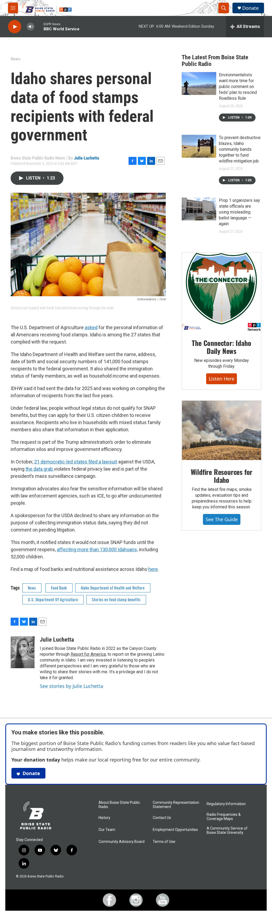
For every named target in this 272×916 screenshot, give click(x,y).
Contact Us (162, 818)
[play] (14, 27)
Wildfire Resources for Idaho (222, 476)
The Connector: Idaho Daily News (221, 347)
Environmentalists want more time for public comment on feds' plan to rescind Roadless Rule (238, 86)
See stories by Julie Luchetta (71, 686)
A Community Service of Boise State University (227, 830)
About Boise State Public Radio (119, 805)
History (104, 818)
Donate (250, 8)
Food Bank (59, 588)
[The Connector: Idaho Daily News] (221, 292)
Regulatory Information (226, 804)
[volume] (30, 27)
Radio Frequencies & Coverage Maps (224, 817)
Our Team (107, 830)
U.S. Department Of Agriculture (53, 599)
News (15, 58)
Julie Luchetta (86, 158)
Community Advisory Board (121, 842)
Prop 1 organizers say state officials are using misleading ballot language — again (239, 212)
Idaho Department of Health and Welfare (113, 588)
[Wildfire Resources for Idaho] (221, 430)
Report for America (88, 654)
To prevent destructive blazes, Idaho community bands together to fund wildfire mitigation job (240, 149)
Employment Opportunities (175, 830)
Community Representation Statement (176, 805)
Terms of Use (164, 842)
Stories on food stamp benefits (116, 599)
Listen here (221, 378)
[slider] (39, 26)
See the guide (222, 519)
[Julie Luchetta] (23, 652)
